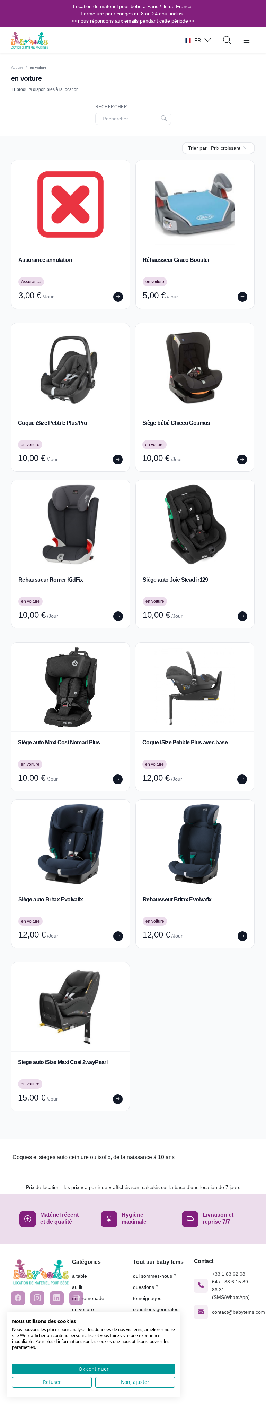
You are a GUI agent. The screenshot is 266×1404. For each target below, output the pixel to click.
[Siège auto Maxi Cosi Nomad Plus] (70, 687)
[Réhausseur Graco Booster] (195, 204)
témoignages (147, 1298)
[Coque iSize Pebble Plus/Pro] (70, 367)
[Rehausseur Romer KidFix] (70, 524)
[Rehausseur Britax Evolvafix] (195, 844)
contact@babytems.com (238, 1312)
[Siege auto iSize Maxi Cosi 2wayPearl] (70, 1006)
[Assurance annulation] (70, 204)
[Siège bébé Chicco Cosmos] (194, 367)
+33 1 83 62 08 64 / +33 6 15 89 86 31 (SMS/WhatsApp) (231, 1285)
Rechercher (111, 106)
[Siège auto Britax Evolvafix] (70, 844)
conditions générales (155, 1309)
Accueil (17, 67)
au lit (77, 1287)
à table (79, 1276)
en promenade (88, 1298)
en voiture (83, 1309)
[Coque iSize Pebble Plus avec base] (194, 687)
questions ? (145, 1287)
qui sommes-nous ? (154, 1276)
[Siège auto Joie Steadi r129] (195, 524)
